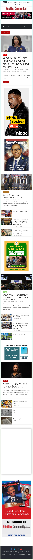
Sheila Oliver (19, 71)
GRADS (5, 292)
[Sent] (6, 409)
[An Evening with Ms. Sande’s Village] (6, 401)
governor (9, 71)
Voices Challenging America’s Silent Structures (15, 385)
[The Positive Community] (3, 26)
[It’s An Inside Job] (6, 418)
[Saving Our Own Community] (6, 210)
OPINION (5, 380)
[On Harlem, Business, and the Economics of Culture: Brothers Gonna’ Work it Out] (6, 229)
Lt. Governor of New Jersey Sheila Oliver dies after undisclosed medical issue (16, 62)
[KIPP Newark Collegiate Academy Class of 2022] (6, 314)
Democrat (22, 69)
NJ (15, 71)
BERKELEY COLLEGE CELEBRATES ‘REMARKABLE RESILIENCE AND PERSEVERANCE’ (16, 297)
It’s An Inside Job (17, 419)
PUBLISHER (5, 192)
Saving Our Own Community (20, 211)
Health (13, 71)
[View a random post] (29, 26)
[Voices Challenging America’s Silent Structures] (16, 363)
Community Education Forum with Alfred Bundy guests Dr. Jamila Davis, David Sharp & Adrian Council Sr (20, 222)
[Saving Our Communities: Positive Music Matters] (16, 174)
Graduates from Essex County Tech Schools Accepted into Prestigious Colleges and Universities (20, 326)
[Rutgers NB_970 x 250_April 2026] (16, 12)
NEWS (4, 54)
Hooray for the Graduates (19, 334)
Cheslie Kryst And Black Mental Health (17, 2)
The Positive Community (17, 199)
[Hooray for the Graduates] (6, 333)
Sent (14, 410)
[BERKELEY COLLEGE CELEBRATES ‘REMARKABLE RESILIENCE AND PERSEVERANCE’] (16, 274)
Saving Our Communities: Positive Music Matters (13, 196)
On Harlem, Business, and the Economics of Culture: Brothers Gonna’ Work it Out (21, 232)
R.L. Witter (15, 69)
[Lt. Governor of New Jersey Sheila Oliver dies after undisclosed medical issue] (16, 36)
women (24, 71)
